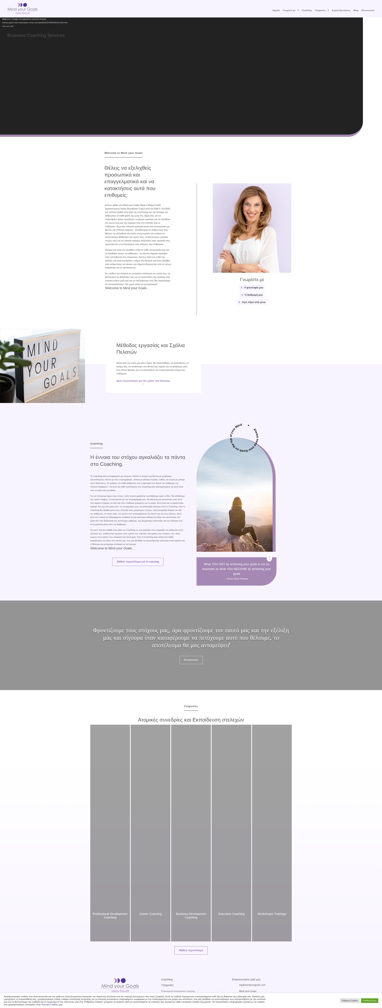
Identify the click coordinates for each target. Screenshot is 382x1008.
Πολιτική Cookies (50, 1004)
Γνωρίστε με (289, 10)
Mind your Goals (247, 991)
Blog (355, 10)
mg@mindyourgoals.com (252, 985)
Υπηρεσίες (320, 10)
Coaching (307, 10)
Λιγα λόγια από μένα (253, 302)
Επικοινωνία (191, 659)
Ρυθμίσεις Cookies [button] (350, 1000)
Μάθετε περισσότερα (191, 950)
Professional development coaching (178, 991)
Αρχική (276, 10)
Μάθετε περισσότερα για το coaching (138, 561)
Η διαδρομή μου (254, 294)
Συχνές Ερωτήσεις (341, 10)
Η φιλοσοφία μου (253, 287)
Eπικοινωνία (368, 10)
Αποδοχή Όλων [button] (369, 1000)
